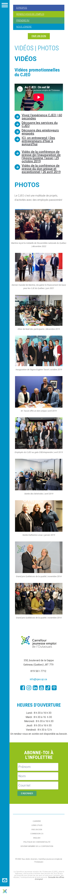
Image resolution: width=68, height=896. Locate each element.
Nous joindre (24, 27)
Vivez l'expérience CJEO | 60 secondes (42, 116)
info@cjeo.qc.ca (38, 679)
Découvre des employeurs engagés (40, 131)
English (36, 838)
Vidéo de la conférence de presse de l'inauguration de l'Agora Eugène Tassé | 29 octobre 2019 (41, 156)
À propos (21, 8)
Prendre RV (22, 20)
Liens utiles (36, 825)
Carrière (37, 821)
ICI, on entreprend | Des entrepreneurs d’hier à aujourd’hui (38, 141)
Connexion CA (36, 834)
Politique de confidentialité (36, 842)
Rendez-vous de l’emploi (30, 14)
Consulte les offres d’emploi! (49, 878)
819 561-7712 (38, 671)
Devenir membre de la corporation (37, 846)
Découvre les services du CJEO (40, 124)
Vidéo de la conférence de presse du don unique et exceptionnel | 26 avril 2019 (41, 169)
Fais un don (36, 830)
